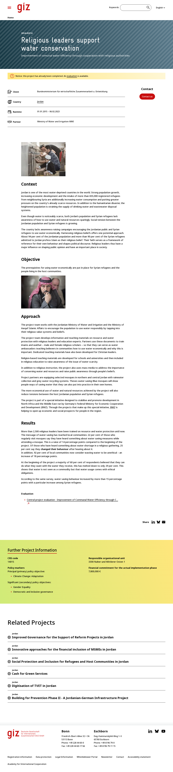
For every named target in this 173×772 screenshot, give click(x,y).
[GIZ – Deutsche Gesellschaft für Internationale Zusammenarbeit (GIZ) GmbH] (23, 8)
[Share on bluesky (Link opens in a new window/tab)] (158, 523)
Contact (120, 757)
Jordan (40, 101)
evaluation (72, 76)
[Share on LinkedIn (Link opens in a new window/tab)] (153, 523)
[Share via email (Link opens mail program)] (163, 523)
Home (11, 17)
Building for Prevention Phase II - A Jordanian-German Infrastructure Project (70, 698)
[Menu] (9, 7)
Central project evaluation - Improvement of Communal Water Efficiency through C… (72, 499)
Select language (160, 7)
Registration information (20, 757)
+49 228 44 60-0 (76, 742)
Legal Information (64, 757)
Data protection (43, 757)
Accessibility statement (139, 757)
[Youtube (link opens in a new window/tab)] (163, 732)
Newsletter (106, 757)
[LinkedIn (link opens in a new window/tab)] (150, 732)
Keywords (114, 7)
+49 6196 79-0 (107, 742)
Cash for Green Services (29, 673)
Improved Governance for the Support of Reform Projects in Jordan (63, 637)
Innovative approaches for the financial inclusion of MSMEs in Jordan (64, 649)
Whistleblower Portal (87, 757)
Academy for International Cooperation (27, 764)
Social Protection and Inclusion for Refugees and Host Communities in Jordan (70, 661)
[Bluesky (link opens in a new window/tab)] (157, 732)
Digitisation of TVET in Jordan (34, 686)
